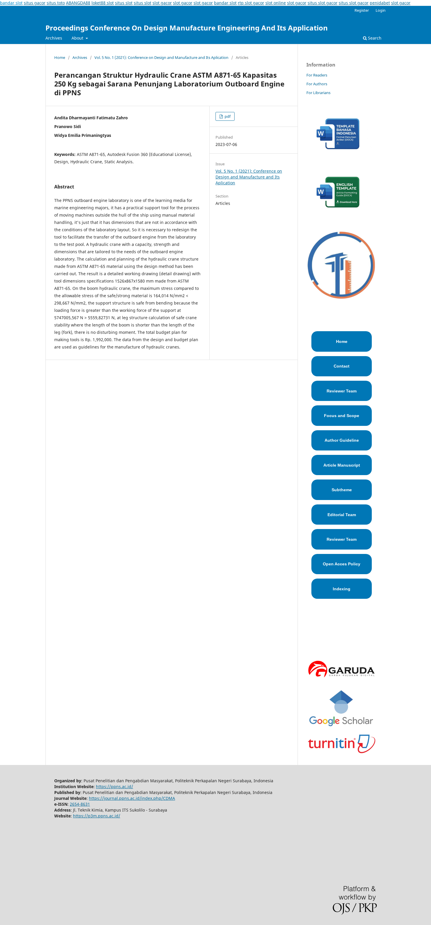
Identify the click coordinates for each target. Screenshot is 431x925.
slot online (275, 3)
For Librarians (318, 92)
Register (361, 10)
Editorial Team (342, 514)
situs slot (124, 3)
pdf (227, 116)
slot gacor (162, 3)
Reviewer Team (342, 391)
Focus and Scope (341, 415)
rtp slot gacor (251, 3)
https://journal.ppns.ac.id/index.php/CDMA (132, 798)
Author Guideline (342, 440)
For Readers (316, 75)
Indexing (341, 588)
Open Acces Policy (341, 564)
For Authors (316, 83)
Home (59, 57)
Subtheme (342, 489)
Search (374, 38)
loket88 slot (102, 3)
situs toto (56, 3)
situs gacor (34, 3)
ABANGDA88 (78, 3)
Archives (53, 38)
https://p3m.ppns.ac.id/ (96, 816)
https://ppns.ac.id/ (114, 786)
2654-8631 (80, 804)
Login (381, 10)
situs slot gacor (322, 3)
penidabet (380, 3)
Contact (341, 366)
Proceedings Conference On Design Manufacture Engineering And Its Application (186, 28)
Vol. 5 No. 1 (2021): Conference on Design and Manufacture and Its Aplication (161, 57)
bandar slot (11, 3)
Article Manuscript (341, 465)
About (78, 38)
